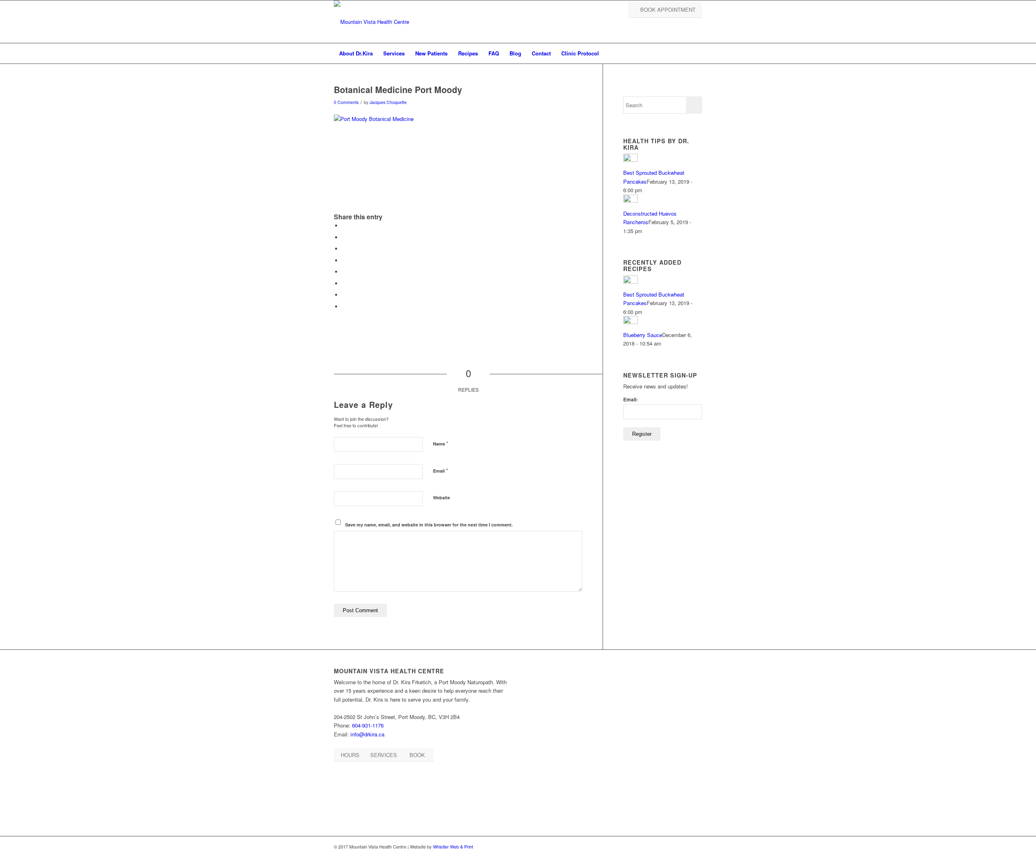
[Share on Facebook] (344, 225)
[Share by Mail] (344, 306)
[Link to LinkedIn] (684, 846)
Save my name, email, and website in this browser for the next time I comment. (429, 525)
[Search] (697, 53)
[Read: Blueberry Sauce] (630, 322)
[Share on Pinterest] (344, 272)
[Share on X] (344, 237)
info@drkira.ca (367, 734)
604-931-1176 (368, 725)
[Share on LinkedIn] (344, 283)
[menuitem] (356, 53)
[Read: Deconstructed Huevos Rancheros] (630, 200)
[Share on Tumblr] (344, 295)
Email (440, 470)
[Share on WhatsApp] (344, 260)
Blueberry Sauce (642, 335)
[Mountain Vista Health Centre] (371, 21)
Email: (630, 399)
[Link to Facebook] (672, 846)
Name (440, 443)
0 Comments (346, 102)
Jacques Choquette (388, 102)
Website (441, 497)
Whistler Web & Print (453, 846)
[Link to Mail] (696, 846)
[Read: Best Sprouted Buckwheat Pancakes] (630, 159)
